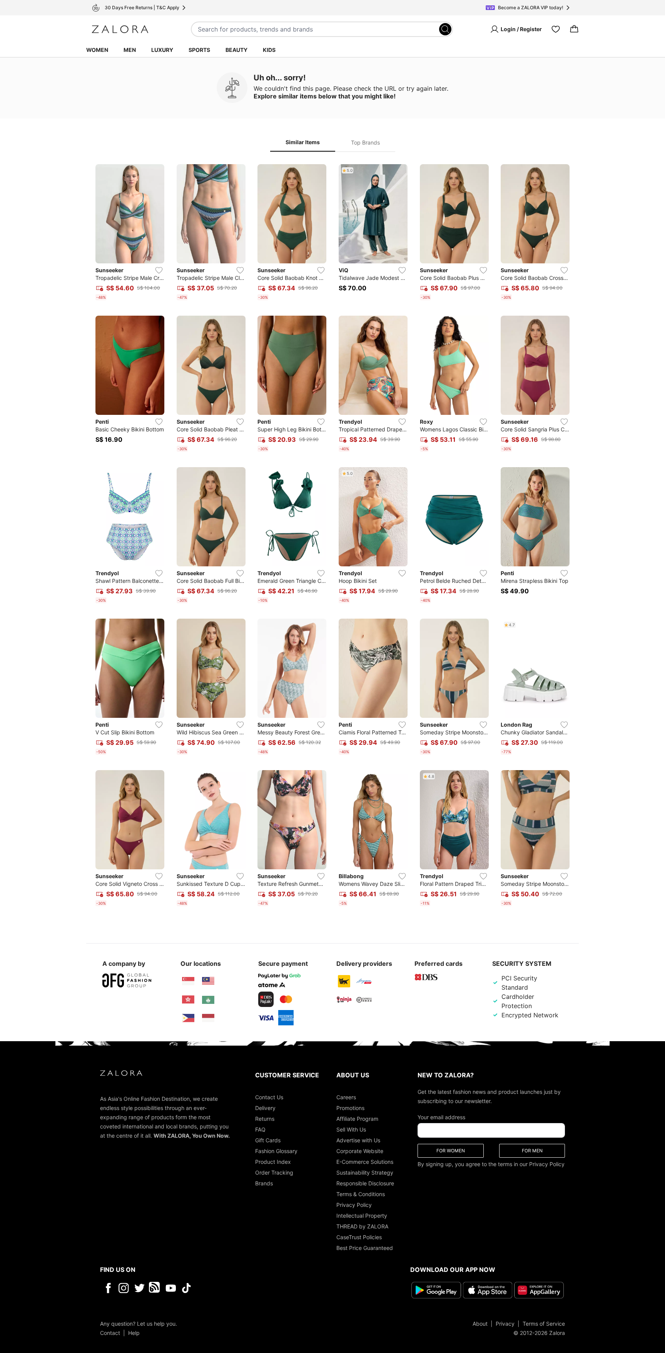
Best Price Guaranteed (364, 1248)
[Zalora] (120, 29)
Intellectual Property (361, 1215)
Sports (199, 50)
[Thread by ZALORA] (155, 1288)
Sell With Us (351, 1129)
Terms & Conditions (360, 1194)
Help (134, 1333)
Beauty (236, 50)
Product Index (273, 1161)
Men (130, 50)
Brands (264, 1183)
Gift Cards (268, 1140)
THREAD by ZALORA (362, 1226)
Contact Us (269, 1097)
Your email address (441, 1117)
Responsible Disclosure (365, 1183)
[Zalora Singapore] (188, 981)
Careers (346, 1097)
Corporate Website (359, 1151)
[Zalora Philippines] (188, 1018)
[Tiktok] (236, 1288)
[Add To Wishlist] (159, 270)
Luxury (162, 50)
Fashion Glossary (276, 1151)
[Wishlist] (555, 29)
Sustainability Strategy (364, 1172)
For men (532, 1150)
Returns (264, 1118)
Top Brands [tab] (365, 142)
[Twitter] (139, 1288)
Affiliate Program (357, 1118)
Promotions (350, 1108)
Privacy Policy (354, 1205)
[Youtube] (171, 1288)
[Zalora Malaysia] (208, 981)
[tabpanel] (332, 537)
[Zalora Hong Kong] (188, 999)
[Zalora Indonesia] (208, 1018)
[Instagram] (124, 1288)
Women (97, 50)
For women (450, 1150)
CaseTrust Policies (359, 1237)
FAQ (260, 1129)
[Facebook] (108, 1288)
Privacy (505, 1323)
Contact (110, 1333)
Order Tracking (274, 1172)
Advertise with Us (358, 1140)
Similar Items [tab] (303, 142)
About (480, 1323)
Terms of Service (544, 1323)
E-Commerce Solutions (364, 1161)
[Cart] (574, 29)
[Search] (445, 29)
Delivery (265, 1108)
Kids (269, 50)
